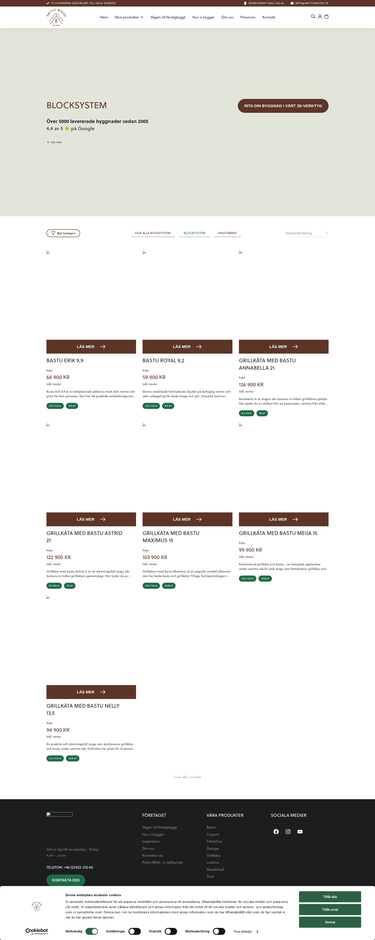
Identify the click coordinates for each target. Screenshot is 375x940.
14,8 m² (169, 585)
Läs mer (85, 347)
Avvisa (330, 922)
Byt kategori (66, 233)
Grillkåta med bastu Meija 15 (278, 533)
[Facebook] (276, 831)
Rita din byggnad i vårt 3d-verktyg (283, 106)
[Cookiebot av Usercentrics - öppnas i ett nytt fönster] (37, 931)
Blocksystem (194, 233)
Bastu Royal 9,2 (163, 360)
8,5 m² (168, 406)
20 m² (262, 413)
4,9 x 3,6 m (151, 585)
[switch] (134, 931)
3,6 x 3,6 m (151, 406)
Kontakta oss (66, 880)
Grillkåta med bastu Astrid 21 (84, 536)
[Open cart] (326, 16)
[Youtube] (300, 831)
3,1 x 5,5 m (55, 758)
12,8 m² (73, 758)
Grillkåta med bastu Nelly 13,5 (82, 709)
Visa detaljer (243, 931)
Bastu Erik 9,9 (64, 360)
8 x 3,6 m (247, 413)
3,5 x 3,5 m (55, 406)
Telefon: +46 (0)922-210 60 (69, 867)
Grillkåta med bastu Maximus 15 (171, 536)
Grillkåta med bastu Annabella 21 (267, 364)
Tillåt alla (330, 897)
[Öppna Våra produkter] (142, 17)
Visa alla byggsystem (153, 233)
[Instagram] (288, 831)
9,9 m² (72, 406)
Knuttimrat (227, 233)
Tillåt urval (330, 909)
